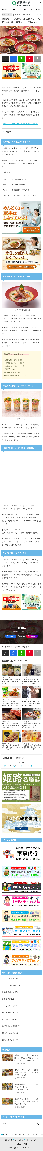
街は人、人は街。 (10, 1033)
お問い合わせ (19, 1140)
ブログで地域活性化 (11, 985)
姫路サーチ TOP (22, 1144)
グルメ (26, 9)
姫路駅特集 (8, 999)
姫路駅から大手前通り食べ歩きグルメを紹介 (20, 124)
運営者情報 (8, 1140)
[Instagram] (32, 636)
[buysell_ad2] (11, 79)
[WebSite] (8, 766)
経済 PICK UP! (9, 1019)
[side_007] (21, 800)
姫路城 (38, 9)
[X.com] (21, 636)
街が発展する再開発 (11, 1026)
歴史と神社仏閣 (10, 1012)
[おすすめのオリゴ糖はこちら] (31, 80)
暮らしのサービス (10, 1006)
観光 (32, 9)
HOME (5, 1134)
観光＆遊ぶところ (10, 1040)
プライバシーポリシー (32, 1140)
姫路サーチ (17, 1148)
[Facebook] (10, 636)
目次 (7, 132)
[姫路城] (21, 832)
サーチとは (5, 9)
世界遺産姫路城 (10, 992)
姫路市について (16, 9)
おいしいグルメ (6, 14)
